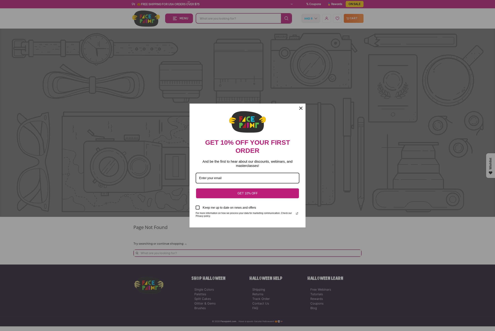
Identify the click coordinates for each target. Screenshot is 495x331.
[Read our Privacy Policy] (297, 213)
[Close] (301, 108)
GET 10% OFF (247, 193)
